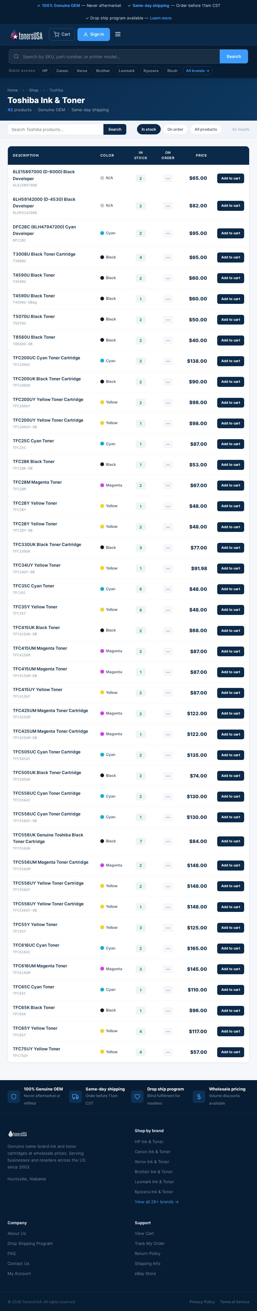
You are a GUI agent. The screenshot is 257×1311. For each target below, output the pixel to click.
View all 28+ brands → (157, 1201)
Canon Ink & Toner (152, 1151)
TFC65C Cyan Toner (33, 986)
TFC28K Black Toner (34, 461)
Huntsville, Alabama (27, 1178)
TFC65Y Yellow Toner (35, 1028)
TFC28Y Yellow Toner (35, 503)
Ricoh (172, 70)
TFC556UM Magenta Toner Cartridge (50, 862)
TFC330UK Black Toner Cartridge (47, 544)
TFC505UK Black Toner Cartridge (47, 772)
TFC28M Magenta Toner (37, 482)
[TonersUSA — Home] (26, 34)
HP (45, 70)
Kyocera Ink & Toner (154, 1191)
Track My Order (150, 1243)
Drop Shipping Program (30, 1243)
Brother (103, 70)
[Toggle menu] (118, 34)
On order (175, 129)
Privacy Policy (202, 1301)
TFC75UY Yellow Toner (36, 1048)
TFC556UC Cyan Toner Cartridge (47, 793)
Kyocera (151, 70)
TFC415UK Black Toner (36, 627)
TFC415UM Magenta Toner (40, 648)
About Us (17, 1233)
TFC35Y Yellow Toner (35, 606)
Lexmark (127, 70)
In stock (149, 129)
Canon (62, 70)
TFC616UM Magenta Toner (40, 965)
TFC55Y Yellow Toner (35, 924)
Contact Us (18, 1263)
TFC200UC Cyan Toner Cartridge (46, 357)
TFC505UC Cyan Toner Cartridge (47, 751)
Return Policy (147, 1253)
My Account (19, 1273)
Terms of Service (234, 1301)
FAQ (12, 1253)
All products (206, 129)
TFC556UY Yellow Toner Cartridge (48, 883)
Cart (65, 34)
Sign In (97, 34)
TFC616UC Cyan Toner (36, 945)
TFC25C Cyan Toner (33, 440)
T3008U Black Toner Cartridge (44, 254)
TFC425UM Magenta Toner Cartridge (50, 710)
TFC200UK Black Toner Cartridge (47, 378)
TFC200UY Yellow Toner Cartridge (48, 399)
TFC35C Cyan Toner (33, 585)
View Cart (144, 1233)
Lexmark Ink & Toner (154, 1181)
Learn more (160, 18)
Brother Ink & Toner (154, 1171)
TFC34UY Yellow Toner (36, 565)
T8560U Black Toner (34, 337)
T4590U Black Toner (34, 275)
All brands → (197, 70)
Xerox (82, 70)
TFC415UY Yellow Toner (37, 689)
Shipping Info (147, 1263)
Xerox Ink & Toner (152, 1161)
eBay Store (145, 1273)
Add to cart (230, 178)
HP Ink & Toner (149, 1141)
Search (234, 56)
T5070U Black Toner (34, 316)
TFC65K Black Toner (34, 1007)
